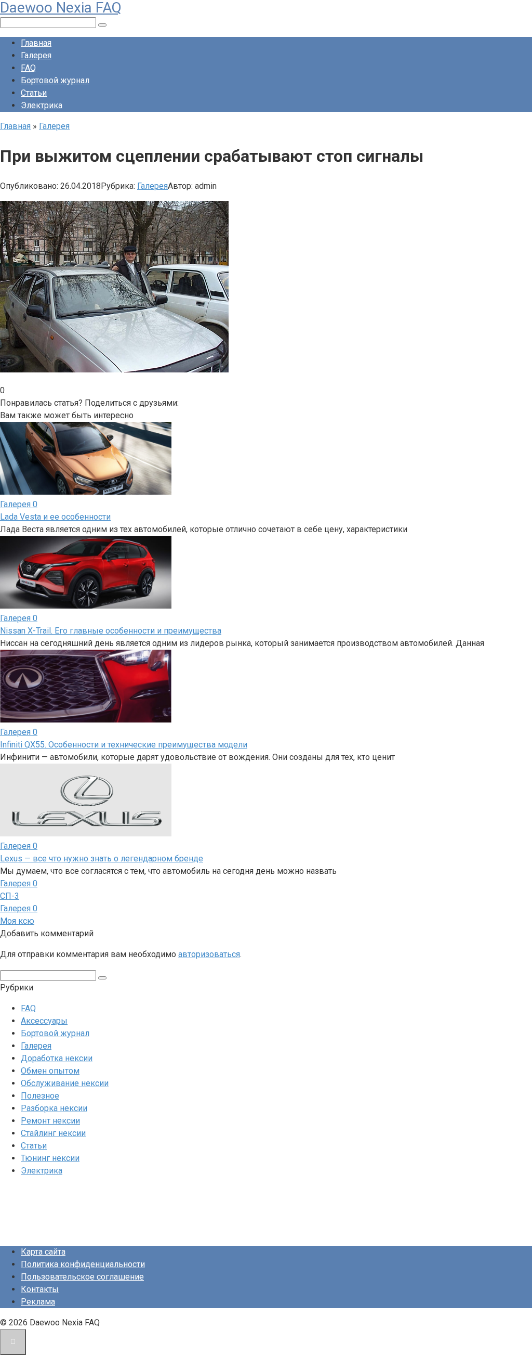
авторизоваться (209, 954)
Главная (36, 43)
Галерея (36, 55)
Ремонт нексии (50, 1121)
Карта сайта (43, 1252)
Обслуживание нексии (65, 1083)
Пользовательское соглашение (82, 1277)
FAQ (28, 68)
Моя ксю (17, 921)
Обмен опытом (50, 1071)
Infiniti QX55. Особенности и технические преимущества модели (123, 745)
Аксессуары (44, 1021)
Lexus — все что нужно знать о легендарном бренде (101, 858)
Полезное (40, 1096)
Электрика (41, 105)
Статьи (34, 93)
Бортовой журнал (55, 80)
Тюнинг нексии (50, 1158)
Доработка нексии (56, 1058)
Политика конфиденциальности (83, 1264)
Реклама (38, 1302)
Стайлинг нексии (53, 1133)
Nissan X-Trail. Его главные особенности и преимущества (110, 631)
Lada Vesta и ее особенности (55, 517)
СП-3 (9, 896)
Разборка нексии (54, 1108)
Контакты (40, 1289)
